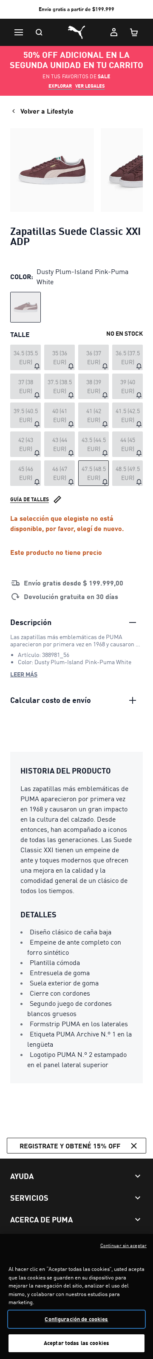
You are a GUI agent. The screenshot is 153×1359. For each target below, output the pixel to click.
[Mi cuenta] (113, 32)
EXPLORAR (60, 86)
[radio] (25, 307)
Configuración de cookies (76, 1319)
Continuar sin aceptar (123, 1245)
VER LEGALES (90, 86)
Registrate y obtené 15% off (70, 1146)
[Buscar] (39, 32)
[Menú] (18, 32)
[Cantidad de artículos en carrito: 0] (134, 32)
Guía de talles (29, 499)
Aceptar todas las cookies (76, 1342)
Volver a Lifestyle (47, 111)
